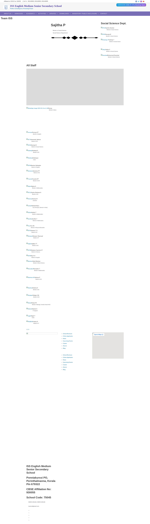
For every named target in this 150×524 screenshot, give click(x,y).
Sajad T (33, 316)
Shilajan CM (35, 295)
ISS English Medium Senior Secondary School (36, 6)
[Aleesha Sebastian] (28, 167)
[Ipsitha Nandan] (103, 30)
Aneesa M (35, 198)
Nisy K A (33, 255)
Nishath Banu (35, 205)
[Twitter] (138, 1)
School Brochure (67, 333)
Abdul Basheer (36, 261)
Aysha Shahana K (36, 192)
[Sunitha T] (29, 221)
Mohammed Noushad (113, 55)
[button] (75, 352)
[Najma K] (28, 188)
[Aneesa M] (29, 201)
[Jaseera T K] (28, 232)
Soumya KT (35, 132)
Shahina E (35, 288)
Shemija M (108, 34)
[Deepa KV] (28, 305)
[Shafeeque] (29, 160)
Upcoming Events (68, 341)
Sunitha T (34, 219)
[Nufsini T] (29, 214)
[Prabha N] (29, 324)
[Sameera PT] (29, 174)
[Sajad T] (28, 317)
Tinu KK (32, 225)
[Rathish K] (29, 311)
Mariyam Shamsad (38, 236)
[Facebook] (136, 1)
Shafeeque (35, 158)
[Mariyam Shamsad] (29, 239)
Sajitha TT (34, 243)
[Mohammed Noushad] (104, 58)
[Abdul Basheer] (29, 263)
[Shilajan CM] (29, 298)
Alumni (65, 346)
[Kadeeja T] (105, 43)
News (64, 338)
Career (65, 343)
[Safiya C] (103, 51)
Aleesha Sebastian (36, 165)
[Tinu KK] (28, 227)
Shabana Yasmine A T (37, 250)
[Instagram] (141, 1)
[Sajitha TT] (29, 245)
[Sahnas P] (30, 281)
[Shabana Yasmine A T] (28, 251)
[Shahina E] (29, 290)
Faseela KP (35, 179)
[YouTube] (143, 1)
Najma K (33, 186)
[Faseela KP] (29, 181)
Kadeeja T (111, 40)
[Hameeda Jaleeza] (28, 141)
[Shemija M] (103, 36)
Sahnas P (37, 277)
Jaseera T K (34, 230)
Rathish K (34, 309)
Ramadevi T (36, 268)
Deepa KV (34, 303)
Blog (64, 348)
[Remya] (37, 119)
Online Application (68, 336)
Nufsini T (34, 212)
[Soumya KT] (29, 134)
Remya (50, 108)
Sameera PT (36, 171)
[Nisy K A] (28, 257)
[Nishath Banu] (29, 208)
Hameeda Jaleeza (36, 139)
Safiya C (107, 49)
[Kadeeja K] (29, 153)
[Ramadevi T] (29, 272)
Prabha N (35, 321)
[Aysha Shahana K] (28, 194)
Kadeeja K (35, 150)
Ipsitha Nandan (110, 28)
